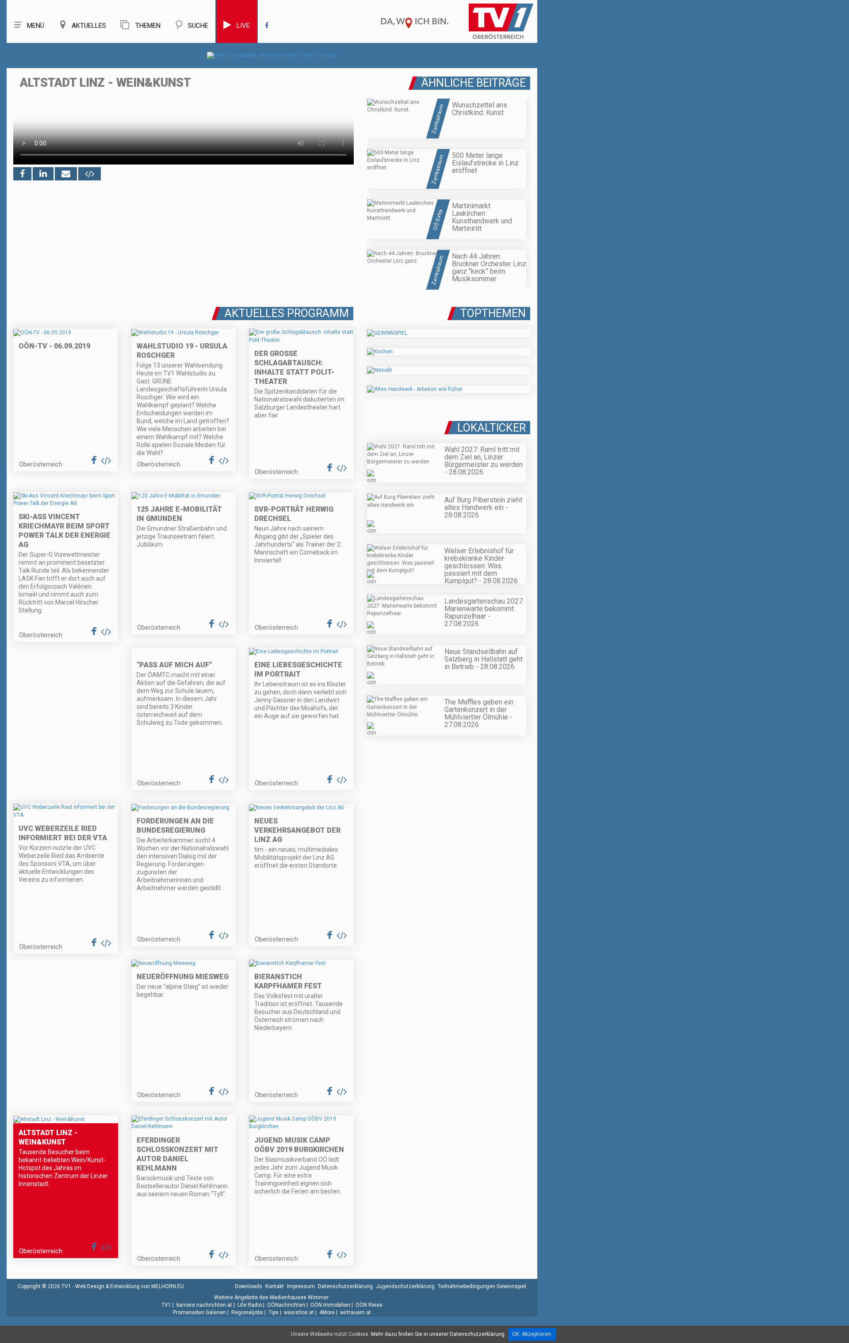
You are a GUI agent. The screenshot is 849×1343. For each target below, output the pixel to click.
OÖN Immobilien (330, 1305)
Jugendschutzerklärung (405, 1286)
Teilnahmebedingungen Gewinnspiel (482, 1286)
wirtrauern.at (355, 1312)
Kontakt (274, 1286)
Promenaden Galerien (199, 1312)
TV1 (166, 1305)
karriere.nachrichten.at (204, 1305)
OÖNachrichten (286, 1305)
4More (327, 1312)
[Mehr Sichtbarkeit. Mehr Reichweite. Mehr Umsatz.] (272, 55)
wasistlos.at (299, 1312)
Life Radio (249, 1305)
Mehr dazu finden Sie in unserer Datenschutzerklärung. (438, 1334)
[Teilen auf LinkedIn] (43, 173)
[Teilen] (66, 173)
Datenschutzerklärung (345, 1286)
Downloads (248, 1286)
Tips (273, 1312)
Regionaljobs (247, 1312)
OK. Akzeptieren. (532, 1334)
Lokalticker (491, 427)
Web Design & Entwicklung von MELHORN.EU (129, 1286)
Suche (198, 26)
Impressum (301, 1286)
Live (243, 26)
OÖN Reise (369, 1305)
